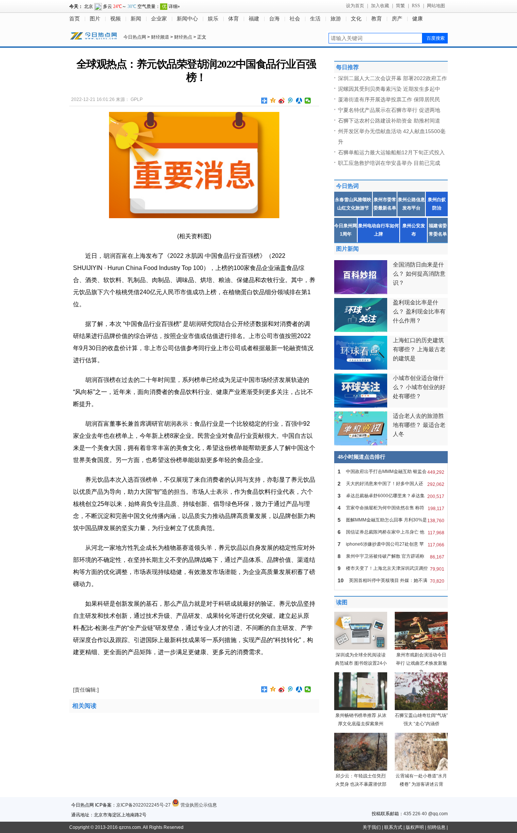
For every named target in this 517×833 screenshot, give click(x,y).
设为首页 (355, 5)
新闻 (136, 19)
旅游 (335, 19)
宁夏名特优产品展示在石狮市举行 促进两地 (389, 110)
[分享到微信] (308, 101)
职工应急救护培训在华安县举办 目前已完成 (389, 163)
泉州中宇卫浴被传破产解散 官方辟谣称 (391, 556)
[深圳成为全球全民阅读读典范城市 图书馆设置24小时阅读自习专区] (360, 648)
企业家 (159, 19)
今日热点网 (134, 37)
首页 (74, 19)
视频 (115, 19)
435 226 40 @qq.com (425, 813)
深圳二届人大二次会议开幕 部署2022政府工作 (392, 78)
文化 (356, 19)
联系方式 (393, 827)
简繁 (400, 5)
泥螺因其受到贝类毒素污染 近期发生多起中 (389, 89)
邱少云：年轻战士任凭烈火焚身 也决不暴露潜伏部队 (360, 784)
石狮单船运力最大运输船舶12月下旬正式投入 (391, 152)
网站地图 (436, 5)
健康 (417, 19)
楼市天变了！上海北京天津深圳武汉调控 (391, 568)
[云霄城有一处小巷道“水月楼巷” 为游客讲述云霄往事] (421, 769)
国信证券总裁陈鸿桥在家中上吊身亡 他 (391, 532)
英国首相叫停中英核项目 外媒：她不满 (391, 580)
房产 (397, 19)
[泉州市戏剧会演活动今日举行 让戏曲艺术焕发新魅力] (421, 648)
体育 (233, 19)
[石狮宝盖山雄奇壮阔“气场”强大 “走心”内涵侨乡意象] (421, 708)
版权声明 (415, 827)
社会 (295, 19)
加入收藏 (380, 5)
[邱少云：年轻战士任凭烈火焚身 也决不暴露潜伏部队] (360, 769)
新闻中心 (187, 19)
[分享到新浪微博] (282, 101)
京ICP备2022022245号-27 (143, 805)
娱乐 (213, 19)
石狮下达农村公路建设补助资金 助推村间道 (389, 121)
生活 (315, 19)
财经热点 (183, 37)
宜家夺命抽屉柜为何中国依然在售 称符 (391, 508)
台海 (274, 19)
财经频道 (160, 37)
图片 (95, 19)
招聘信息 (436, 827)
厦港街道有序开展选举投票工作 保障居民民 (389, 99)
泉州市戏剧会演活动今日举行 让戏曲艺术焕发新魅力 (421, 663)
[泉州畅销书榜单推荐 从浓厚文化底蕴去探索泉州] (360, 708)
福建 (254, 19)
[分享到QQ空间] (273, 101)
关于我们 (372, 827)
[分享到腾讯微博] (290, 101)
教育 (376, 19)
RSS (416, 5)
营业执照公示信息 (198, 805)
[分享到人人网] (299, 101)
